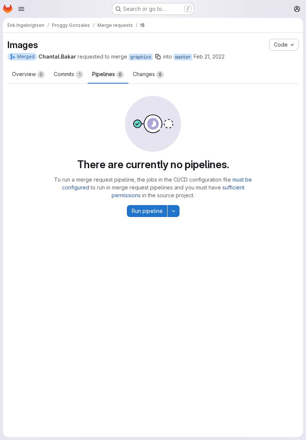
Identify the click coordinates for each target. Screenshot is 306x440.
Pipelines (107, 74)
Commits (67, 74)
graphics (140, 57)
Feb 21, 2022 (209, 56)
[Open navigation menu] (21, 9)
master (183, 57)
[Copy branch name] (157, 56)
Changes (147, 74)
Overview (27, 74)
